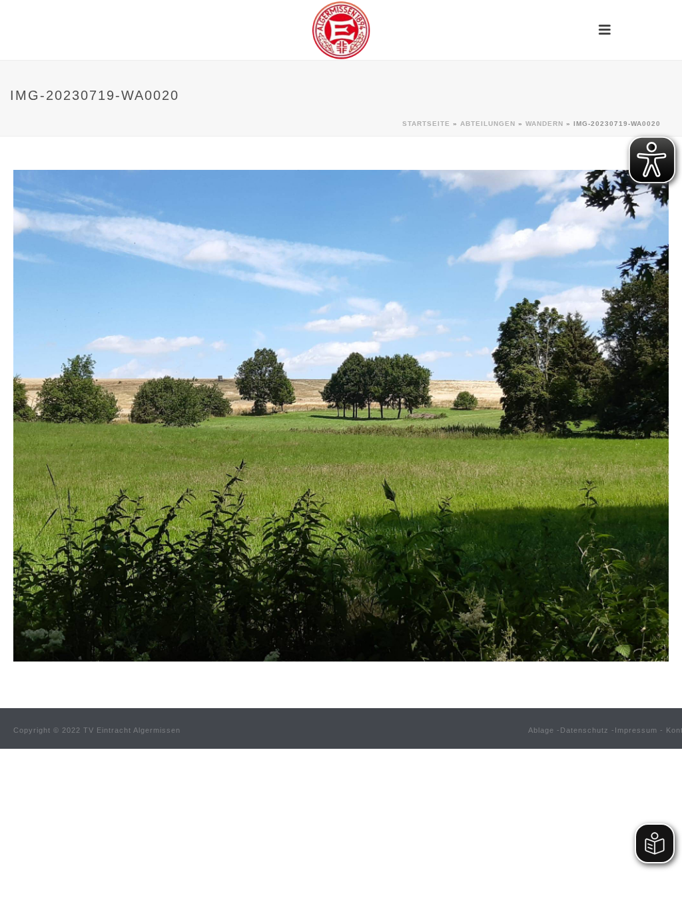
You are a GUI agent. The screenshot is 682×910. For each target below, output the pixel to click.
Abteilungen (487, 123)
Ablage (541, 730)
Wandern (544, 123)
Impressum (636, 730)
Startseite (426, 123)
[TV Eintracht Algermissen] (341, 30)
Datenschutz (584, 730)
